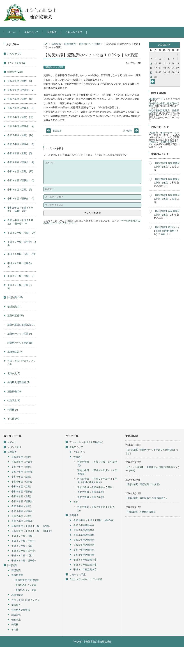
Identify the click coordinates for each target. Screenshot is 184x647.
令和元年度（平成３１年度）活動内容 (93, 520)
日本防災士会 (156, 98)
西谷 (174, 198)
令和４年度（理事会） (20, 162)
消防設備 (14, 391)
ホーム (11, 32)
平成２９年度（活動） (21, 254)
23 (151, 72)
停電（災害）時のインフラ (25, 600)
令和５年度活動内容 (83, 540)
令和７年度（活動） (20, 99)
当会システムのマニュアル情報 (85, 579)
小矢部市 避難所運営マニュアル (164, 143)
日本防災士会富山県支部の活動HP (164, 104)
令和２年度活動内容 (83, 525)
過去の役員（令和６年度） (91, 492)
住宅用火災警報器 (18, 382)
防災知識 (56, 43)
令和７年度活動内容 (83, 549)
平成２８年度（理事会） (24, 560)
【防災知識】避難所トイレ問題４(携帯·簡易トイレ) (167, 231)
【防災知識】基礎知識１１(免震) (142, 484)
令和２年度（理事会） (20, 198)
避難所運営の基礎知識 (21, 324)
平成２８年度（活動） (20, 276)
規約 (75, 502)
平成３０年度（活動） (21, 232)
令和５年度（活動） (20, 135)
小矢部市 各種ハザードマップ (164, 133)
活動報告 (52, 32)
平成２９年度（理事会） (24, 550)
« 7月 (153, 82)
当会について (31, 32)
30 (151, 77)
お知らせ (14, 53)
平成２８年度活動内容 (85, 559)
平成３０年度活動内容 (85, 569)
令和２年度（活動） (19, 189)
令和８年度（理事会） (20, 90)
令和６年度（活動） (20, 117)
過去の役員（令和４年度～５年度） (96, 487)
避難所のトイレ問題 (19, 333)
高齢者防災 (14, 351)
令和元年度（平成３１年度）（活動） (31, 526)
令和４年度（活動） (19, 153)
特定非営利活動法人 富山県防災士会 (164, 111)
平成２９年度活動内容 (85, 564)
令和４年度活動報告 (83, 535)
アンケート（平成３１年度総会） (86, 442)
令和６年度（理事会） (20, 126)
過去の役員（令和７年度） (91, 497)
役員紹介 (78, 457)
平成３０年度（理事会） (24, 540)
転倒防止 (13, 400)
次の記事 (127, 130)
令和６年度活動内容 (83, 545)
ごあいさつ (79, 452)
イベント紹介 (16, 62)
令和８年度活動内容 (83, 554)
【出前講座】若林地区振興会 (140, 512)
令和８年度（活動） (19, 81)
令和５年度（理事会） (20, 144)
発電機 (12, 409)
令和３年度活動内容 (83, 530)
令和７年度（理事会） (20, 108)
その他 (13, 418)
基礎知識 (14, 306)
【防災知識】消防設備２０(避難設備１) (146, 498)
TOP (45, 43)
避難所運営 (70, 43)
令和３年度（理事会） (20, 180)
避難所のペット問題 (89, 43)
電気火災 (13, 373)
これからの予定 (74, 32)
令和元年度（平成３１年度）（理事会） (32, 531)
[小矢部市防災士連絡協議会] (31, 13)
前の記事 (57, 130)
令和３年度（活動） (20, 171)
